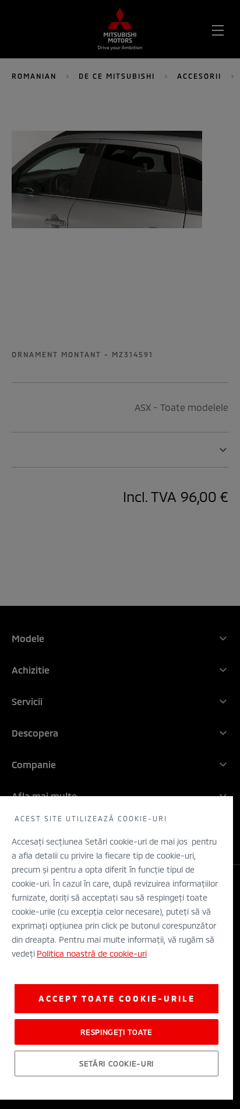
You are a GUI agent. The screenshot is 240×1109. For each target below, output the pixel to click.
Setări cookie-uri (116, 1063)
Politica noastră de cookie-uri (92, 953)
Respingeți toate (116, 1032)
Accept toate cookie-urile (116, 998)
